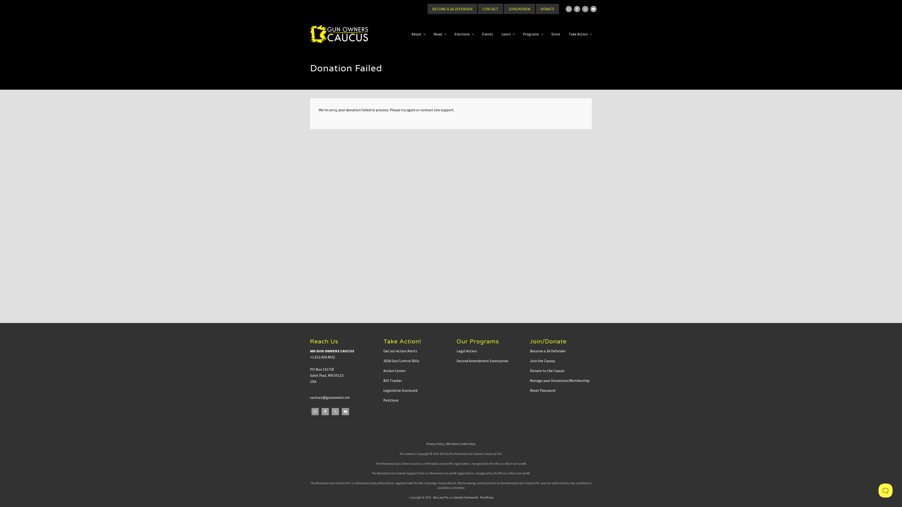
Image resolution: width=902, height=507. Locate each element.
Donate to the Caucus (547, 370)
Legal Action (467, 351)
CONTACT (490, 9)
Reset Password (542, 390)
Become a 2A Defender (548, 351)
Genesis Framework (466, 497)
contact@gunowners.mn (330, 397)
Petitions (391, 400)
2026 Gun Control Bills (401, 360)
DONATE (547, 9)
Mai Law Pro (441, 497)
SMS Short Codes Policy (461, 444)
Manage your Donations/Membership (560, 380)
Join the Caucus (542, 360)
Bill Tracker (392, 380)
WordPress (486, 497)
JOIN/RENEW (519, 9)
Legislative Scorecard (400, 390)
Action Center (394, 370)
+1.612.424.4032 (322, 357)
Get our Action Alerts (400, 351)
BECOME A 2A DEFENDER (452, 9)
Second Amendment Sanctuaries (483, 360)
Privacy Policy (435, 444)
